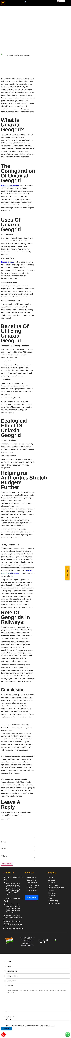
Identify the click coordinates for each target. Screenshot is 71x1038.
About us (51, 880)
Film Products (31, 888)
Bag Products (31, 877)
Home (50, 877)
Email (3, 849)
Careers (51, 890)
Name (3, 841)
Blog (50, 898)
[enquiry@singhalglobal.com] (4, 928)
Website (4, 856)
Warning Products (33, 885)
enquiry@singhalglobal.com (14, 928)
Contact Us (52, 895)
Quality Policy (53, 885)
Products (51, 882)
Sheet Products (32, 882)
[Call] (3, 1036)
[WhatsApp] (67, 1036)
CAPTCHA (10, 1017)
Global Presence (54, 903)
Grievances (52, 893)
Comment (5, 819)
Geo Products (31, 880)
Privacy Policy (53, 901)
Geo (6, 52)
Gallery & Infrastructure (56, 888)
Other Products (32, 890)
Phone (8, 1019)
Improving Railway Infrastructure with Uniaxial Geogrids (31, 15)
